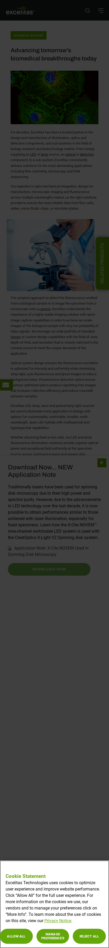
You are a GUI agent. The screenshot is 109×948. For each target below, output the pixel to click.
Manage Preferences (52, 936)
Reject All (89, 936)
